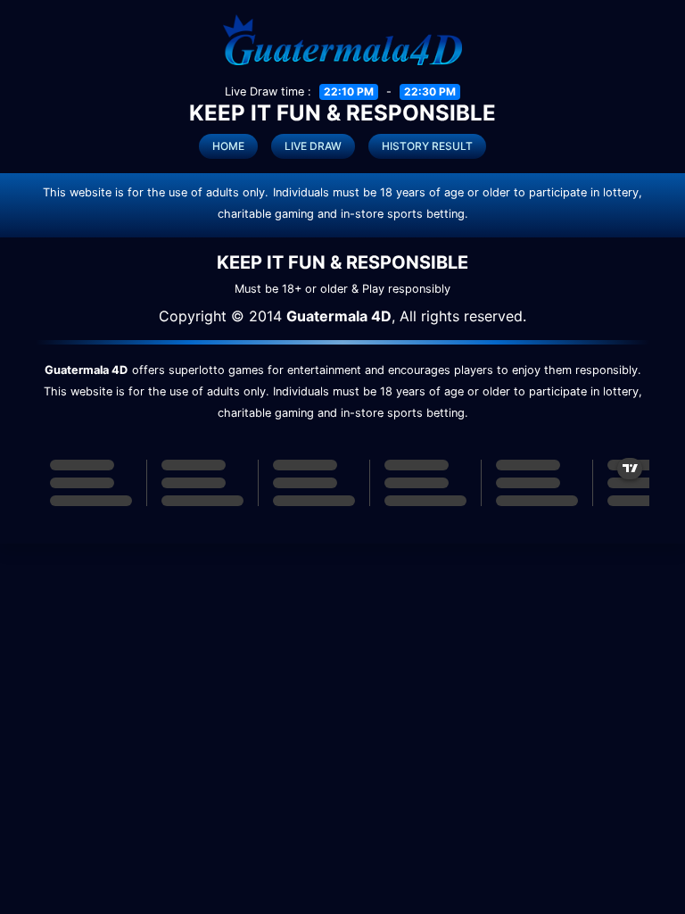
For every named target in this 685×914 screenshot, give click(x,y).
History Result (427, 146)
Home (228, 146)
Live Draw (313, 146)
